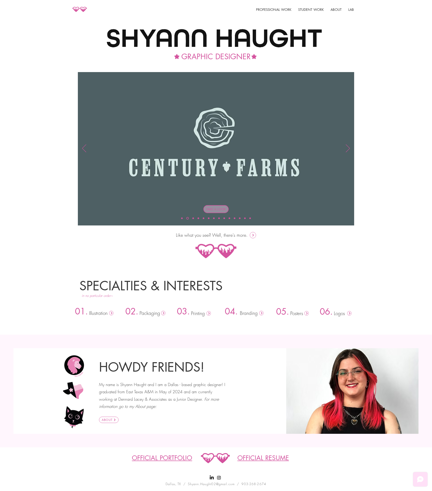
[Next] (348, 148)
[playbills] (198, 218)
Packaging (150, 313)
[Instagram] (218, 477)
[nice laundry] (208, 218)
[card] (250, 218)
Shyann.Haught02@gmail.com (211, 484)
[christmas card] (192, 218)
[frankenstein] (203, 218)
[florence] (229, 218)
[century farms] (187, 218)
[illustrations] (240, 218)
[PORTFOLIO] (253, 235)
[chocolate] (224, 218)
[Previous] (84, 148)
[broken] (214, 218)
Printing (198, 313)
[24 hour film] (219, 218)
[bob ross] (234, 218)
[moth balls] (245, 218)
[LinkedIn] (211, 477)
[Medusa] (182, 218)
